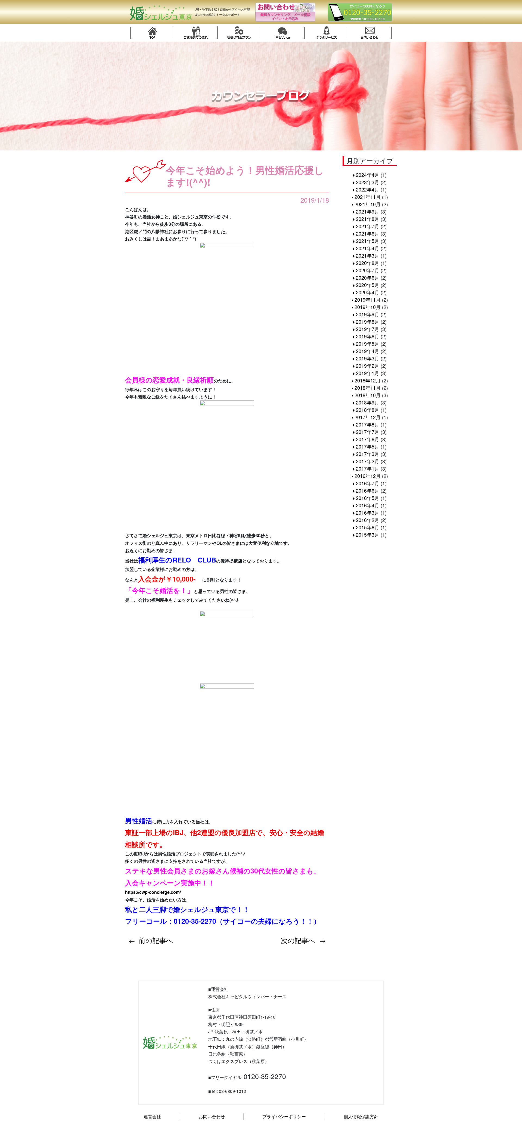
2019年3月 (367, 358)
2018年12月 (368, 380)
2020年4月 (367, 292)
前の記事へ (156, 940)
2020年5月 (367, 284)
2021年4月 (367, 248)
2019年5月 (367, 343)
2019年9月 (367, 314)
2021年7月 (367, 226)
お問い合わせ (212, 1116)
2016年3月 (367, 512)
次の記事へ (298, 940)
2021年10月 (368, 204)
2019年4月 (367, 350)
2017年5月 (367, 446)
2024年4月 (367, 174)
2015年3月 (367, 534)
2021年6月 (367, 233)
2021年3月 (367, 255)
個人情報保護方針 (361, 1116)
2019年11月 (368, 299)
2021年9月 (367, 211)
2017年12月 (368, 417)
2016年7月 (367, 483)
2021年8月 (367, 218)
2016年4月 (367, 505)
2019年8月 (367, 321)
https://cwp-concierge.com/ (153, 892)
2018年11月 (368, 387)
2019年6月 (367, 336)
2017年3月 (367, 453)
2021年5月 (367, 240)
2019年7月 (367, 328)
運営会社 (152, 1116)
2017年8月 (367, 424)
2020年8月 (367, 262)
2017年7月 (367, 431)
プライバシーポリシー (284, 1116)
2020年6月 (367, 277)
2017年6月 (367, 439)
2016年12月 (368, 475)
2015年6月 (367, 527)
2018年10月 (368, 394)
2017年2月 (367, 461)
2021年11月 (368, 196)
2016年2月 (367, 519)
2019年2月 (367, 365)
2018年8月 (367, 409)
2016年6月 (367, 490)
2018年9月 (367, 402)
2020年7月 (367, 270)
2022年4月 (367, 189)
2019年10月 (368, 306)
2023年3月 (367, 182)
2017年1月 (367, 468)
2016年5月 (367, 497)
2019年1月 (367, 372)
